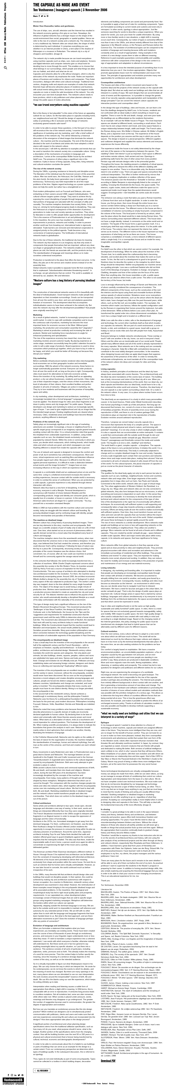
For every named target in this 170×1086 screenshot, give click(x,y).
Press (99, 1083)
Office (5, 50)
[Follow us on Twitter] (18, 1075)
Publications (5, 19)
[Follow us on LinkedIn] (15, 1075)
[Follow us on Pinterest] (22, 1075)
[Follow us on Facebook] (8, 1075)
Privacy (111, 1083)
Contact (105, 1083)
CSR (5, 44)
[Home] (13, 1082)
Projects (5, 7)
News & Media (5, 33)
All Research (42, 1071)
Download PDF (108, 1060)
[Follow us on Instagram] (11, 1075)
